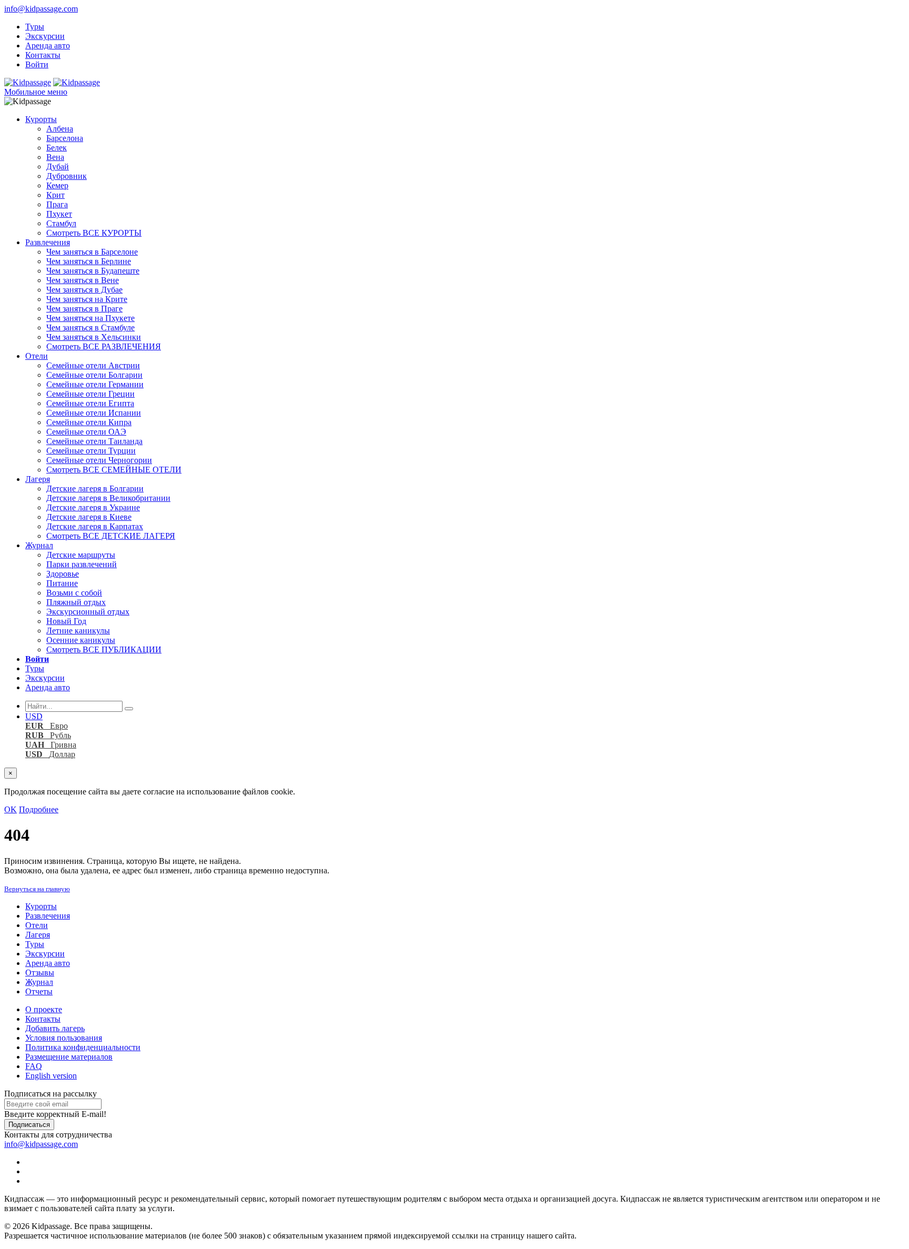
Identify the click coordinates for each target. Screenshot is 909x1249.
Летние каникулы (78, 630)
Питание (62, 583)
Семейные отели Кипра (89, 422)
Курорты (41, 119)
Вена (55, 157)
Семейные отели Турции (91, 450)
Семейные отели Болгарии (94, 374)
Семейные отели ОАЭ (86, 431)
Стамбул (61, 223)
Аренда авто (47, 45)
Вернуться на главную (37, 889)
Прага (57, 204)
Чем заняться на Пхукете (90, 318)
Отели (36, 355)
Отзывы (39, 972)
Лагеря (37, 479)
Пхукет (59, 213)
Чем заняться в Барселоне (92, 251)
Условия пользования (63, 1037)
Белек (56, 147)
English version (51, 1075)
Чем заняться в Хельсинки (93, 337)
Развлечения (47, 242)
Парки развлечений (81, 564)
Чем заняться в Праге (84, 308)
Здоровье (62, 573)
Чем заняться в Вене (82, 280)
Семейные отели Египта (90, 403)
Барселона (64, 138)
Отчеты (39, 991)
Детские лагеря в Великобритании (108, 497)
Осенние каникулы (80, 640)
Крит (55, 194)
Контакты (42, 55)
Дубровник (66, 176)
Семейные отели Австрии (93, 365)
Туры (34, 26)
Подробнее (38, 809)
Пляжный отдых (76, 602)
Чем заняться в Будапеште (92, 270)
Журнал (39, 545)
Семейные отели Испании (93, 412)
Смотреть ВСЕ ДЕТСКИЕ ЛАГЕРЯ (110, 535)
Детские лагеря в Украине (93, 507)
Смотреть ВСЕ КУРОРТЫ (94, 232)
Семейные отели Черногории (99, 460)
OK (10, 809)
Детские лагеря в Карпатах (94, 526)
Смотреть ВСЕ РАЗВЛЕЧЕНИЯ (103, 346)
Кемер (57, 185)
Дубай (57, 166)
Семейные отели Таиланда (94, 441)
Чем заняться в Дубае (84, 289)
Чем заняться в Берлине (88, 261)
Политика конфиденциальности (82, 1047)
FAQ (33, 1066)
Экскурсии (45, 36)
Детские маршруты (80, 554)
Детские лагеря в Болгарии (95, 488)
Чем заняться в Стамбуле (90, 327)
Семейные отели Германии (95, 384)
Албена (59, 128)
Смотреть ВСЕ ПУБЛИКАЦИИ (103, 649)
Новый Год (66, 621)
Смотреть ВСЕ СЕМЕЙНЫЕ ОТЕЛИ (113, 469)
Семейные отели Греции (90, 393)
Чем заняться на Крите (86, 299)
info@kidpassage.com (41, 8)
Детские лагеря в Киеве (89, 516)
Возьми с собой (74, 592)
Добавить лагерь (55, 1028)
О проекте (43, 1009)
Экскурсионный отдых (87, 611)
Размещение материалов (69, 1056)
